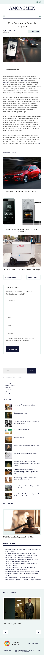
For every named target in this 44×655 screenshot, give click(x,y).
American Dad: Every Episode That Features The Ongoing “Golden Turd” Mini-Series (27, 464)
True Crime (9, 533)
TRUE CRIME (9, 384)
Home (6, 650)
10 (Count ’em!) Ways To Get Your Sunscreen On (20, 567)
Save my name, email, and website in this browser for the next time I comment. (20, 339)
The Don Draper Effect (20, 413)
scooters (6, 83)
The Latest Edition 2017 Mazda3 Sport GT (22, 191)
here (38, 143)
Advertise (22, 650)
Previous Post (13, 277)
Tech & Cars (34, 31)
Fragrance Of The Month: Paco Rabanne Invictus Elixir (22, 571)
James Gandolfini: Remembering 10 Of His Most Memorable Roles (27, 495)
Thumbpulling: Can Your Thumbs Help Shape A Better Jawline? (25, 479)
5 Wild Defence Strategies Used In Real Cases (19, 537)
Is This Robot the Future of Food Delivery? (22, 270)
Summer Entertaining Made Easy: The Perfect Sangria (22, 559)
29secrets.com (10, 392)
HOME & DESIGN (10, 386)
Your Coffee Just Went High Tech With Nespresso (22, 230)
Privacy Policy (34, 650)
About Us (13, 650)
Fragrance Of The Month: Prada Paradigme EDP (20, 553)
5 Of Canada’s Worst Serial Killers (24, 405)
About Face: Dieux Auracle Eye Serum (17, 561)
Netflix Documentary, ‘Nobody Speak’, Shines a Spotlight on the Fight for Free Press (26, 472)
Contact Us (27, 652)
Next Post (32, 277)
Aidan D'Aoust (10, 31)
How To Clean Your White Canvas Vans (25, 453)
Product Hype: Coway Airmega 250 (16, 569)
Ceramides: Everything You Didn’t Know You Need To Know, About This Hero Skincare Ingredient (21, 556)
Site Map (17, 652)
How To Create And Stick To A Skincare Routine (20, 578)
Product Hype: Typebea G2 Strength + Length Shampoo (23, 580)
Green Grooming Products (22, 429)
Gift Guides (8, 390)
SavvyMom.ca (9, 394)
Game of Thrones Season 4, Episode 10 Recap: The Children (26, 487)
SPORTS (8, 388)
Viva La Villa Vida (19, 437)
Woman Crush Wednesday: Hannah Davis (26, 445)
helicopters (23, 81)
